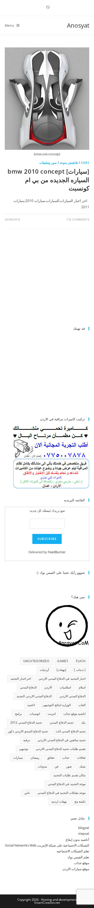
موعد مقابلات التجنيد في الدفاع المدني (61, 793)
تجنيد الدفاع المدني (61, 722)
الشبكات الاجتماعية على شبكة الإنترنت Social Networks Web (47, 845)
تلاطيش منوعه (69, 163)
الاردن (48, 687)
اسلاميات (65, 687)
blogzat (83, 827)
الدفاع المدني (28, 687)
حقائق (51, 757)
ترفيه (26, 740)
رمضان (35, 757)
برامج (18, 714)
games (62, 661)
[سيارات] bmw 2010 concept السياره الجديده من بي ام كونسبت (48, 179)
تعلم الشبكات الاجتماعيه (73, 851)
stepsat (83, 833)
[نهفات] (61, 670)
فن (56, 766)
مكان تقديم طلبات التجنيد (69, 775)
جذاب (65, 757)
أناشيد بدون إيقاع (77, 839)
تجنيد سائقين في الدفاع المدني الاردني (61, 740)
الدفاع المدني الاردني (72, 696)
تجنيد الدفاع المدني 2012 (26, 722)
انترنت (52, 714)
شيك (82, 766)
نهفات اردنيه (58, 801)
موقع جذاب (81, 863)
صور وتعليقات (48, 163)
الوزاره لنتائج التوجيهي (57, 705)
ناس (27, 793)
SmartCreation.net (47, 902)
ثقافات (81, 757)
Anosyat (78, 25)
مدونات (42, 766)
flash (80, 661)
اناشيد (31, 705)
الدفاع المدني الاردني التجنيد (34, 696)
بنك (83, 722)
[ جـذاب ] (79, 670)
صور (69, 766)
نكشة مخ (79, 801)
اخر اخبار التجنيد (21, 678)
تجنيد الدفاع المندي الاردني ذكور (28, 731)
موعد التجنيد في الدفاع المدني (67, 784)
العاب (81, 705)
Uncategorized (36, 661)
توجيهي (23, 749)
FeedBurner (56, 552)
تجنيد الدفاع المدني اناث (70, 731)
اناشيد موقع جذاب (74, 714)
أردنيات (44, 670)
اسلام (82, 687)
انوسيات (35, 714)
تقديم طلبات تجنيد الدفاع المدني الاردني (60, 749)
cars (85, 163)
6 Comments (79, 219)
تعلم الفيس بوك (78, 857)
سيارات (18, 757)
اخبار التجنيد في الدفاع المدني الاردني (62, 678)
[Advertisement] (47, 280)
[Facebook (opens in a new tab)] (47, 7)
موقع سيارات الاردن (75, 869)
